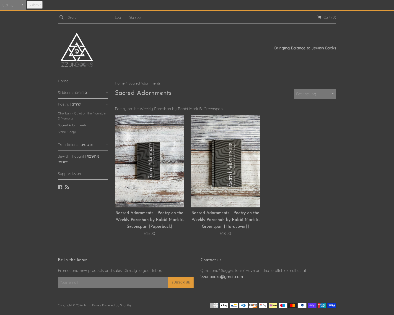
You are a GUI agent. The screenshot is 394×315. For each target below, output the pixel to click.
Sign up (135, 17)
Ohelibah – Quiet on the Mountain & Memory (82, 115)
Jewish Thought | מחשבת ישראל (83, 159)
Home (63, 81)
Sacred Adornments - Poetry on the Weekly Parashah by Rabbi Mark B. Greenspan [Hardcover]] (225, 220)
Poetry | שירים (83, 104)
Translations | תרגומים (83, 144)
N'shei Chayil (67, 132)
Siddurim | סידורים (83, 92)
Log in (119, 17)
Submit (35, 5)
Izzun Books (92, 305)
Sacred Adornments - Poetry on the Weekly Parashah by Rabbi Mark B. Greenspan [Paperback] (150, 220)
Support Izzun (69, 173)
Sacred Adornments (72, 125)
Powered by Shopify (116, 305)
